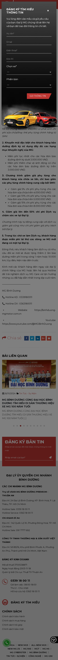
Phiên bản (12, 79)
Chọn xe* (11, 66)
